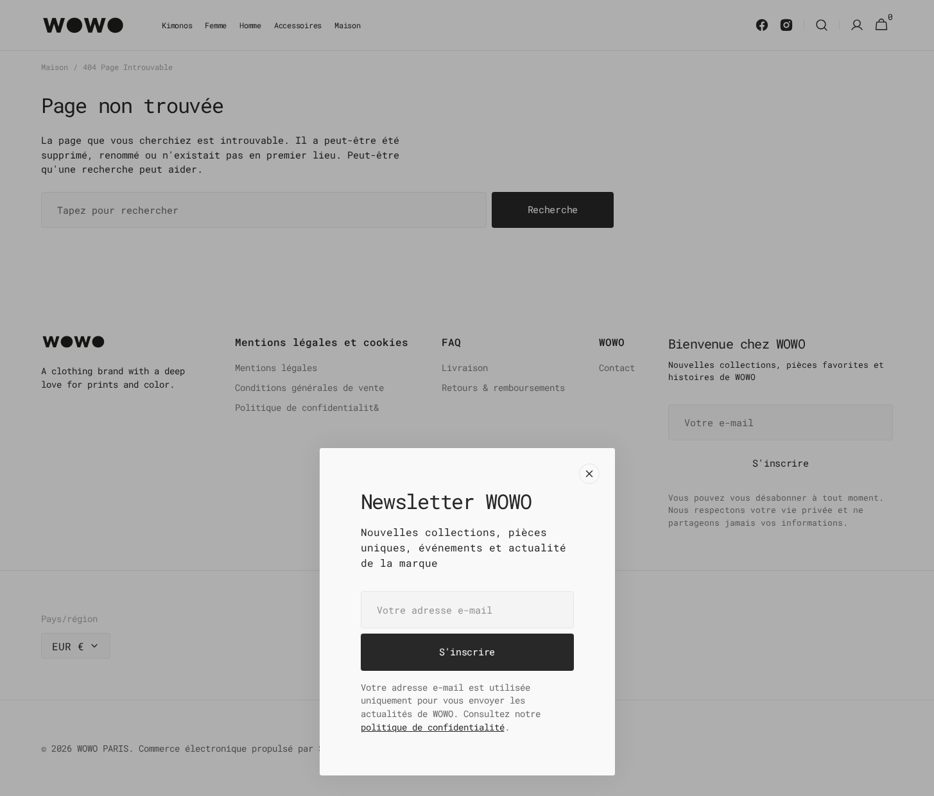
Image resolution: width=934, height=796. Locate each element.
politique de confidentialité (433, 727)
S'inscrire (467, 651)
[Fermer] (589, 473)
